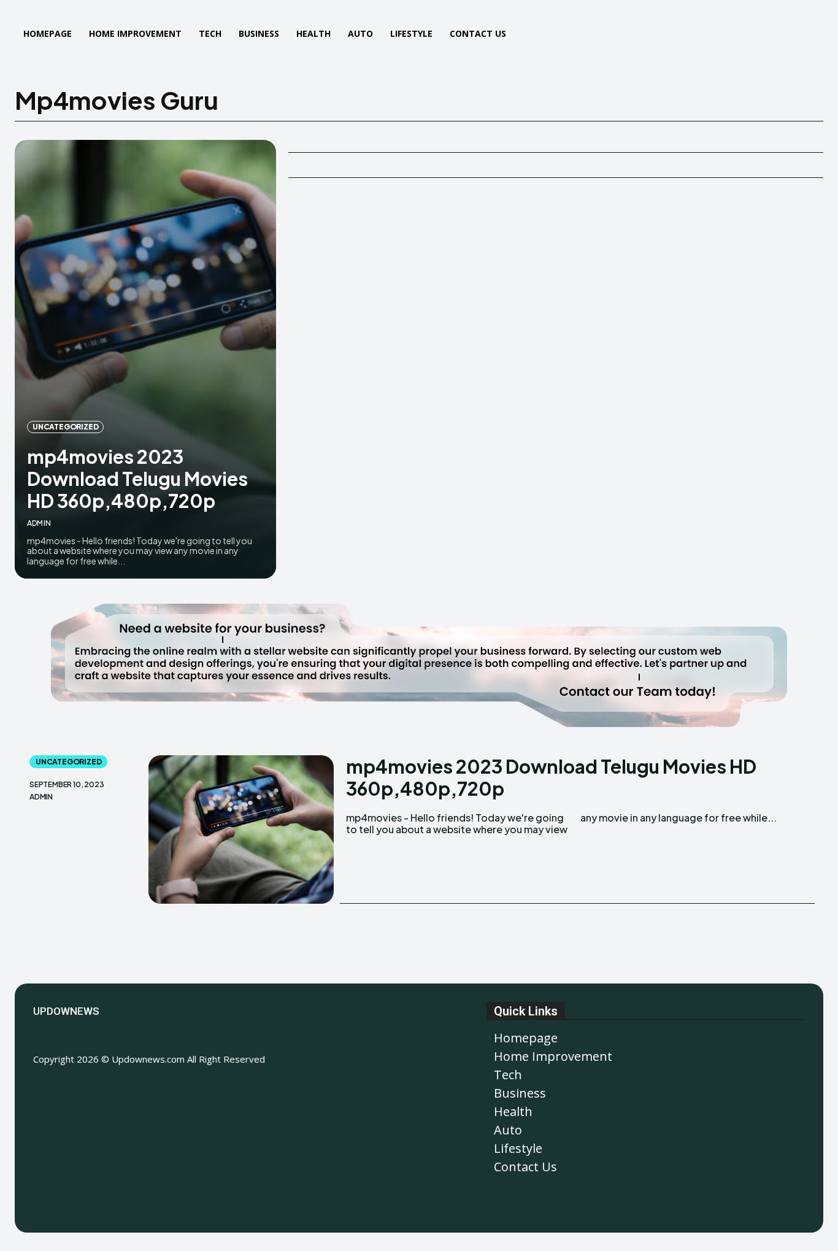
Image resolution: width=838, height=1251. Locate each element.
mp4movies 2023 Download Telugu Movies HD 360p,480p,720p (137, 478)
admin (39, 523)
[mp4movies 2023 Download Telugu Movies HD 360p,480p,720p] (145, 359)
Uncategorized (65, 426)
